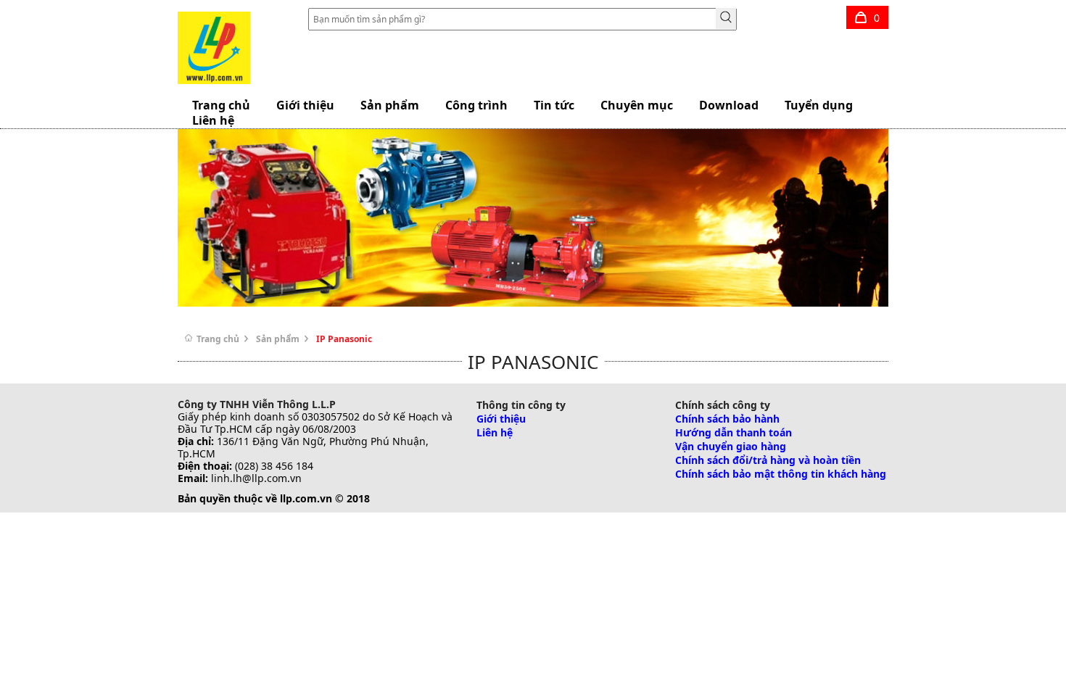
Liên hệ (494, 432)
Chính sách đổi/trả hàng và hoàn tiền (768, 460)
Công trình (476, 105)
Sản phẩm (389, 105)
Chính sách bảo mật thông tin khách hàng (780, 474)
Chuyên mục (636, 105)
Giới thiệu (305, 105)
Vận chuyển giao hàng (730, 446)
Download (729, 105)
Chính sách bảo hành (727, 419)
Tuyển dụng (819, 105)
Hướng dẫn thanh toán (733, 432)
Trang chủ (223, 339)
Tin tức (554, 105)
